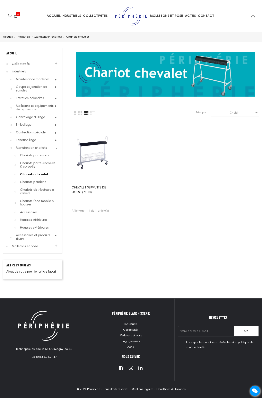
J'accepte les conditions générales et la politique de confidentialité (219, 345)
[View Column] (80, 113)
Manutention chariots (31, 148)
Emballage (24, 124)
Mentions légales (143, 389)
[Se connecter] (250, 16)
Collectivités (21, 64)
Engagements (131, 341)
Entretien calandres (30, 98)
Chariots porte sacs (34, 155)
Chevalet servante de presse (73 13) (89, 190)
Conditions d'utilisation (171, 389)
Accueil (11, 53)
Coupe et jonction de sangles (31, 88)
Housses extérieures (34, 227)
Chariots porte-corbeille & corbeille (37, 165)
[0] (16, 16)
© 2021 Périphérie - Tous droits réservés (103, 389)
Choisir (244, 112)
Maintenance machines (33, 79)
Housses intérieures (33, 220)
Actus (130, 347)
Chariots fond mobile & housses (37, 203)
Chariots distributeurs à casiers (37, 191)
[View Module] (86, 113)
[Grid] (93, 113)
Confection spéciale (31, 132)
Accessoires (28, 212)
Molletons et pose (25, 246)
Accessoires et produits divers (33, 237)
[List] (75, 113)
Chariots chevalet (34, 174)
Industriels (19, 71)
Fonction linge (26, 140)
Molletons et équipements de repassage (35, 107)
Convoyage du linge (30, 117)
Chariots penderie (33, 182)
